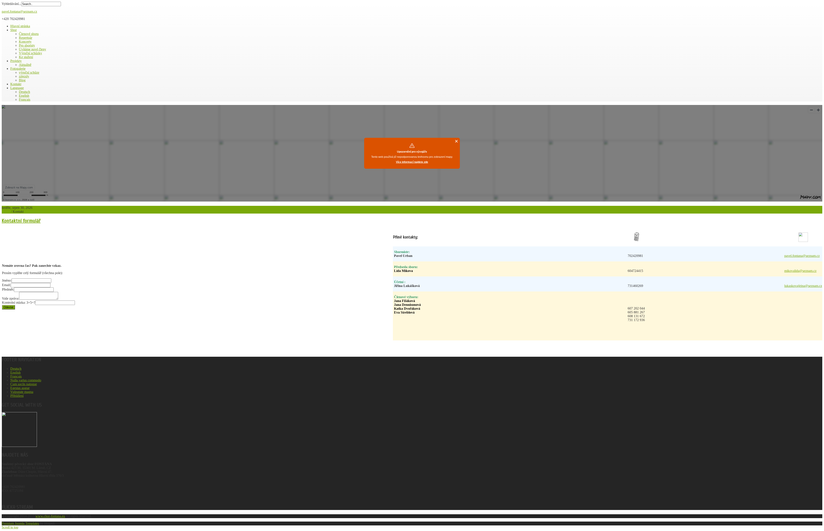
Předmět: (8, 289)
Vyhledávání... (11, 4)
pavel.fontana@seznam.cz (19, 11)
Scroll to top (10, 527)
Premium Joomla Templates (20, 523)
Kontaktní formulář (21, 221)
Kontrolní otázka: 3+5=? (18, 302)
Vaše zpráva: (10, 298)
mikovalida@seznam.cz (800, 271)
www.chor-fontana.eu (50, 516)
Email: (6, 285)
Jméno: (7, 280)
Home (6, 211)
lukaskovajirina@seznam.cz (803, 286)
